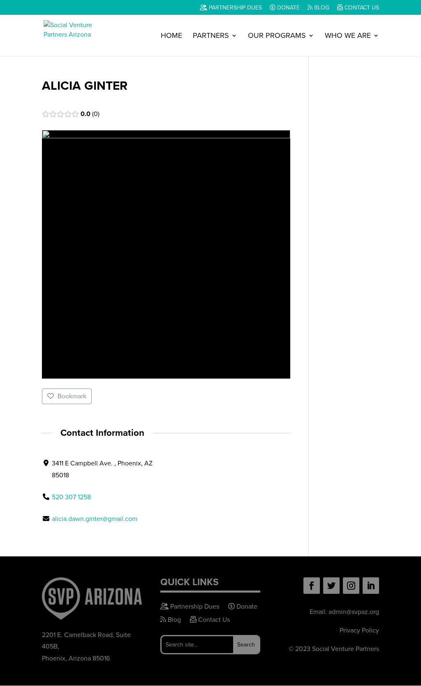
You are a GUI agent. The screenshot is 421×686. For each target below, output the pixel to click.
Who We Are (348, 37)
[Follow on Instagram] (351, 585)
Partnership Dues (234, 8)
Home (171, 37)
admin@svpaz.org (353, 611)
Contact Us (361, 8)
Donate (287, 8)
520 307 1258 (71, 497)
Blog (320, 8)
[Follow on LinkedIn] (371, 585)
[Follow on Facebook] (311, 585)
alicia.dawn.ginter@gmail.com (94, 518)
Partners (211, 37)
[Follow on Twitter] (331, 585)
